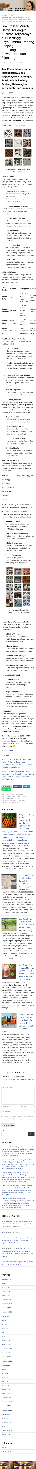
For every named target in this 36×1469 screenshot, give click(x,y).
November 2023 (7, 1402)
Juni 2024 (5, 1373)
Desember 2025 (7, 1300)
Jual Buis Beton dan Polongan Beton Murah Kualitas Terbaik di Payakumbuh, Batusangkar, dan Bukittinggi (17, 1224)
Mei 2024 (5, 1377)
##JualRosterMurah (15, 794)
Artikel (11, 15)
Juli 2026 (5, 1283)
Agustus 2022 (6, 1434)
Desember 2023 (7, 1398)
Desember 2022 (7, 1430)
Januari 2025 (6, 1344)
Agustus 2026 (6, 1279)
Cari (3, 1130)
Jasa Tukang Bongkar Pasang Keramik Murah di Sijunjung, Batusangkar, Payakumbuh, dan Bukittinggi (17, 1240)
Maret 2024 (5, 1385)
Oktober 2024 (6, 1357)
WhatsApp (7, 789)
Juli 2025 (5, 1320)
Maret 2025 (5, 1336)
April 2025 (5, 1332)
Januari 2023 (6, 1426)
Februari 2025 (6, 1340)
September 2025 (7, 1312)
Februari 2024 (6, 1389)
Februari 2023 (6, 1422)
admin (4, 1221)
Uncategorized (6, 1451)
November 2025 (7, 1304)
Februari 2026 (6, 1291)
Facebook (18, 786)
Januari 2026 (6, 1296)
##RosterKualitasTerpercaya (13, 800)
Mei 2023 (5, 1418)
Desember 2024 (7, 1349)
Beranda (4, 15)
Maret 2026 (5, 1287)
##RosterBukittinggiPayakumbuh (15, 796)
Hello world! (16, 1232)
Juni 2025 (5, 1324)
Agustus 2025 (6, 1316)
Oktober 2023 (6, 1406)
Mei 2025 (5, 1328)
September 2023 (7, 1410)
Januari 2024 (6, 1393)
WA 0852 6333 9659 (10, 93)
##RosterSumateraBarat (11, 802)
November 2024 (7, 1353)
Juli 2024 (5, 1369)
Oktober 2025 (6, 1308)
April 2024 (5, 1381)
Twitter (27, 786)
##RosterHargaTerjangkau (13, 798)
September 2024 (7, 1361)
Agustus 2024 (6, 1365)
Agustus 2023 (6, 1414)
